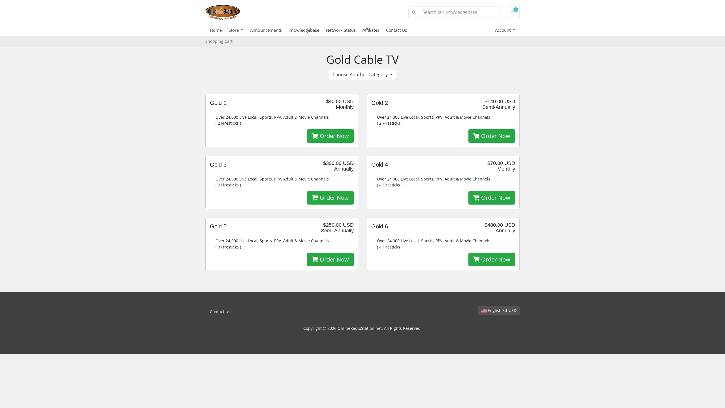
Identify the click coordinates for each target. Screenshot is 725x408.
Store (234, 30)
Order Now (333, 136)
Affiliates (370, 30)
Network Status (341, 30)
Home (216, 30)
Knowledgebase (304, 30)
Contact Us (396, 30)
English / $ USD (502, 310)
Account (503, 30)
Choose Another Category (360, 74)
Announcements (266, 30)
